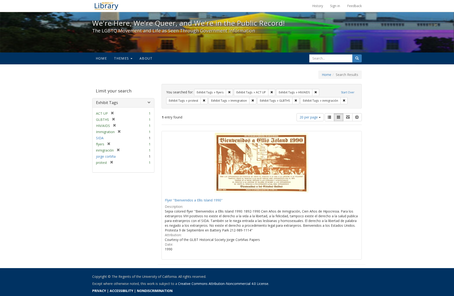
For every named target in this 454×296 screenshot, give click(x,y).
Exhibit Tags (107, 102)
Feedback (354, 6)
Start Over (347, 92)
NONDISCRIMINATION (155, 290)
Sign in (335, 6)
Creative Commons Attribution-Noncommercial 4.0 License (223, 283)
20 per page (309, 117)
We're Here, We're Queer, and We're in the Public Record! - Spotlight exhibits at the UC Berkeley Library (106, 6)
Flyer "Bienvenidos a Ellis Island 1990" (194, 200)
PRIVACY (99, 290)
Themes (122, 58)
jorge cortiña (106, 156)
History (317, 6)
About (146, 58)
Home (101, 58)
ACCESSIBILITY (121, 290)
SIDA (100, 138)
